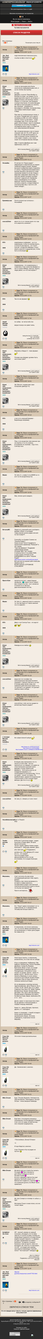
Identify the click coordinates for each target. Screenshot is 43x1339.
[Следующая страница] (23, 1303)
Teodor (5, 841)
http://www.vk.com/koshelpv (31, 748)
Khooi (4, 86)
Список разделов (21, 33)
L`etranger (6, 737)
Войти (30, 21)
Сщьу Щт (6, 958)
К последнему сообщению (31, 1302)
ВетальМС (6, 530)
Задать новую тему (21, 25)
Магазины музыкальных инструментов (21, 13)
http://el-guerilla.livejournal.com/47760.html (25, 1272)
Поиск (24, 21)
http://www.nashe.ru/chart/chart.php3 (26, 559)
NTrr (4, 242)
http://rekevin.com (34, 74)
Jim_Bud (6, 55)
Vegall (5, 322)
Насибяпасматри (9, 820)
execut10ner (7, 221)
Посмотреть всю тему (32, 42)
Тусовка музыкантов (21, 28)
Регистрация (15, 21)
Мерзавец (6, 876)
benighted (6, 1232)
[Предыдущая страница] (19, 1303)
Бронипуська (7, 200)
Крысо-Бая (6, 580)
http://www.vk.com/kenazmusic (30, 746)
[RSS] (21, 17)
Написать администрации (21, 1329)
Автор (5, 50)
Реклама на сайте (21, 1327)
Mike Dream (7, 1098)
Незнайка (6, 163)
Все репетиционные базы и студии (21, 9)
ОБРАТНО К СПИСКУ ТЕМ (21, 1307)
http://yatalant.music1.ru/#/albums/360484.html (29, 749)
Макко (5, 475)
